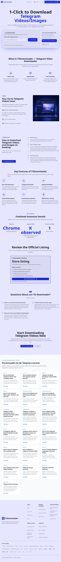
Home (28, 508)
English (3, 546)
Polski (21, 549)
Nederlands (51, 546)
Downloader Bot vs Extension (53, 511)
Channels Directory (42, 513)
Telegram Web (41, 533)
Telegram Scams (30, 530)
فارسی (23, 551)
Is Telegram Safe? (30, 526)
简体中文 (45, 549)
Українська (40, 549)
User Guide (37, 346)
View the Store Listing (9, 161)
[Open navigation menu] (58, 2)
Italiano (46, 546)
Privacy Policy (29, 515)
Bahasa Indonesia (10, 546)
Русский (25, 549)
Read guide (6, 386)
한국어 (15, 551)
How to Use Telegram (43, 526)
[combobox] (37, 2)
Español (25, 546)
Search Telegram (42, 530)
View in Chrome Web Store (29, 278)
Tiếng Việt (31, 549)
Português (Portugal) (15, 549)
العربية (19, 551)
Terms (28, 518)
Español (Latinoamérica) (33, 546)
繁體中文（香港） (5, 551)
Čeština (16, 546)
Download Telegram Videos (54, 508)
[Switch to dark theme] (42, 2)
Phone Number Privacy (30, 537)
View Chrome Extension (26, 346)
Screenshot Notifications (29, 534)
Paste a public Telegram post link (11, 37)
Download (33, 39)
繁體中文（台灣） (52, 549)
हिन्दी (30, 551)
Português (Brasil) (5, 549)
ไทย (27, 551)
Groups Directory (42, 509)
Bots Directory (41, 516)
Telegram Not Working (43, 537)
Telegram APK (53, 518)
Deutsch (21, 546)
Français (41, 546)
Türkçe (35, 549)
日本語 (11, 551)
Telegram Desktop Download (53, 515)
